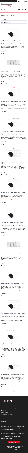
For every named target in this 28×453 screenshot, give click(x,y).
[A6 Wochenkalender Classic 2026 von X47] (14, 183)
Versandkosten (4, 427)
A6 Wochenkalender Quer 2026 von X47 (12, 131)
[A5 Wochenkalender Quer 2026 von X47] (14, 365)
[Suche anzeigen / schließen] (15, 9)
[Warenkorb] (25, 9)
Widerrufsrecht (4, 412)
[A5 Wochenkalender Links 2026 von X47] (14, 335)
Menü (5, 9)
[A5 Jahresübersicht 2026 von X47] (14, 62)
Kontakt (3, 405)
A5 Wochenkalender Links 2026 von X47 (12, 344)
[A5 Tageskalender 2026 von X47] (14, 32)
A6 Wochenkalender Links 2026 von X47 (12, 222)
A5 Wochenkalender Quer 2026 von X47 (12, 374)
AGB (2, 419)
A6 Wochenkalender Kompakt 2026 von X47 (13, 101)
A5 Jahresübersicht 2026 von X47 (10, 71)
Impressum (3, 421)
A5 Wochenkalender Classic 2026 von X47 (13, 313)
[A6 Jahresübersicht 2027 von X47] (14, 244)
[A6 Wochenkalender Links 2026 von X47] (14, 214)
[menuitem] (3, 9)
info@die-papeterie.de (14, 447)
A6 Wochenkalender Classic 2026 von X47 (13, 192)
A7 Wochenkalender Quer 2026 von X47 (12, 283)
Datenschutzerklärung (6, 414)
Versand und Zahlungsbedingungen (10, 408)
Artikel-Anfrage (23, 1)
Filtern (4, 19)
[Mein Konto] (22, 9)
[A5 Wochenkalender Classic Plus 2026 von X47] (14, 153)
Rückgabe (3, 410)
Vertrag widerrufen (14, 442)
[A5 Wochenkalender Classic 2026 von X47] (14, 305)
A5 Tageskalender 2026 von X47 (10, 40)
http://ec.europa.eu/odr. (7, 438)
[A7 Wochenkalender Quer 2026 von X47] (14, 274)
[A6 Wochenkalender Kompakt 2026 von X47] (14, 92)
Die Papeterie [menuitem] (4, 15)
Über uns (3, 416)
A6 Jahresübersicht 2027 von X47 (10, 253)
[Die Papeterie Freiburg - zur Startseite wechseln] (6, 5)
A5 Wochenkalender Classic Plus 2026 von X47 (13, 162)
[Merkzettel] (19, 9)
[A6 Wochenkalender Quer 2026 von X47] (14, 123)
